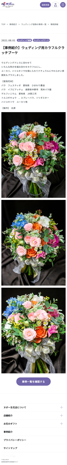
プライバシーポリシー (15, 440)
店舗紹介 (8, 415)
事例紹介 (13, 24)
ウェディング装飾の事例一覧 (33, 24)
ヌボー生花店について (15, 407)
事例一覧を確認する (33, 381)
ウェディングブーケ (41, 40)
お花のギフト (10, 423)
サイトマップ (10, 448)
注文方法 (45, 4)
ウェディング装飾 (24, 40)
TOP (3, 24)
